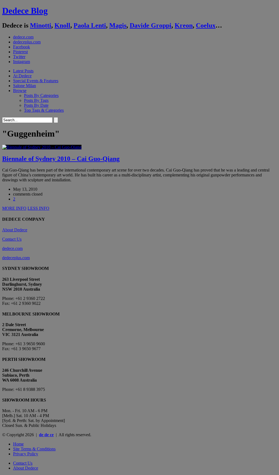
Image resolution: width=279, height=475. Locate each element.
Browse (19, 90)
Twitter (19, 56)
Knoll (62, 25)
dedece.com (23, 37)
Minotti (40, 25)
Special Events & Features (35, 80)
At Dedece (22, 75)
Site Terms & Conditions (34, 449)
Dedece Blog (25, 11)
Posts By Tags (36, 100)
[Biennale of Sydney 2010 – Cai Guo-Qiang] (41, 147)
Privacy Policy (25, 454)
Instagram (21, 61)
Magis (117, 25)
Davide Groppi (150, 25)
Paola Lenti (90, 25)
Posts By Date (36, 105)
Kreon (184, 25)
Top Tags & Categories (44, 110)
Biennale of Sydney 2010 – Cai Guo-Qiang (61, 158)
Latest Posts (23, 71)
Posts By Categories (41, 95)
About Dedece (14, 230)
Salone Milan (24, 85)
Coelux (206, 25)
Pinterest (20, 51)
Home (18, 444)
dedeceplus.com (27, 42)
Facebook (21, 47)
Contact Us (12, 239)
